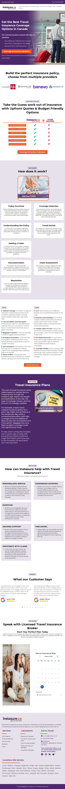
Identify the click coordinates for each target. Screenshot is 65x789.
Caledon (4, 770)
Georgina (33, 770)
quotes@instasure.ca (50, 736)
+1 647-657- (57, 2)
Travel (53, 6)
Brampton (58, 768)
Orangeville (33, 773)
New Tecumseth (42, 773)
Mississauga (11, 770)
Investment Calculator (27, 750)
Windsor (31, 765)
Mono (27, 773)
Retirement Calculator (27, 736)
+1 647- (44, 738)
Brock (24, 768)
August (47, 656)
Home (19, 6)
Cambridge (17, 765)
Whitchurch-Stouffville (17, 773)
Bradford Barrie (49, 765)
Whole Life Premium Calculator (27, 746)
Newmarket (50, 770)
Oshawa (29, 768)
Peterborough (6, 768)
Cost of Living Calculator (28, 743)
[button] (22, 607)
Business (49, 6)
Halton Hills (12, 776)
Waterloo (10, 765)
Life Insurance (25, 6)
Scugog (35, 768)
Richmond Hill (6, 773)
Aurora (17, 770)
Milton (13, 768)
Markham (43, 770)
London (4, 765)
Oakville (52, 768)
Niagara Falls (25, 765)
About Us (20, 8)
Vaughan (57, 765)
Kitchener (5, 776)
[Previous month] (40, 656)
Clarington (19, 768)
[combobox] (49, 695)
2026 (50, 656)
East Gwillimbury (25, 770)
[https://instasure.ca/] (9, 7)
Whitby (47, 768)
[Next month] (57, 656)
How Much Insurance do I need (28, 739)
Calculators (59, 6)
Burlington (51, 773)
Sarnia (56, 773)
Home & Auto (43, 6)
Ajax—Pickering (39, 765)
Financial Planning (34, 6)
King (38, 770)
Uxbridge (41, 768)
